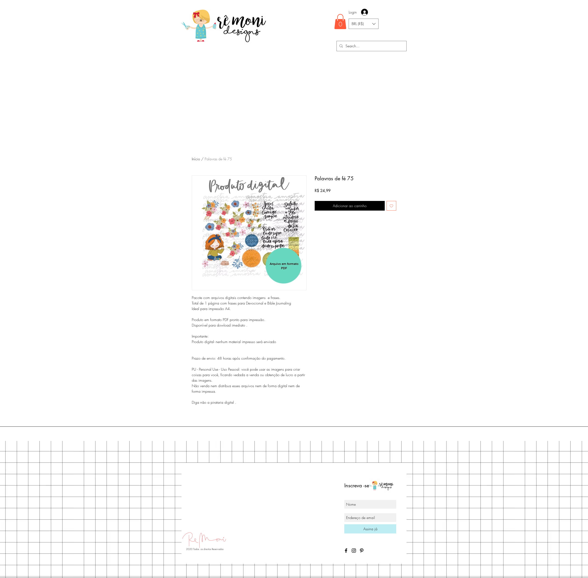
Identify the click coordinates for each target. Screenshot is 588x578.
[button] (340, 21)
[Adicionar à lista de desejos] (391, 206)
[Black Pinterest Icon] (362, 550)
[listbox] (364, 24)
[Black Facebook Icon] (346, 550)
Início (196, 158)
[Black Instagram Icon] (354, 550)
